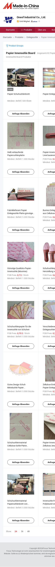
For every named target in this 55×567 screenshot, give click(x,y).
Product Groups (15, 45)
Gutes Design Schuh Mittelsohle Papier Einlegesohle (16, 387)
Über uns (42, 29)
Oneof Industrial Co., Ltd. (31, 17)
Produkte (28, 29)
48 (28, 531)
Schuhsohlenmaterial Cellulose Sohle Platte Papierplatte (17, 445)
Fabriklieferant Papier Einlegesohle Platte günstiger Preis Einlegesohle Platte (20, 213)
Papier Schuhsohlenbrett (18, 94)
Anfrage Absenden (20, 113)
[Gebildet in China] (21, 5)
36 (22, 531)
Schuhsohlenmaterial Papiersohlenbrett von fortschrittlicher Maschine (19, 503)
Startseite (10, 29)
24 (16, 531)
